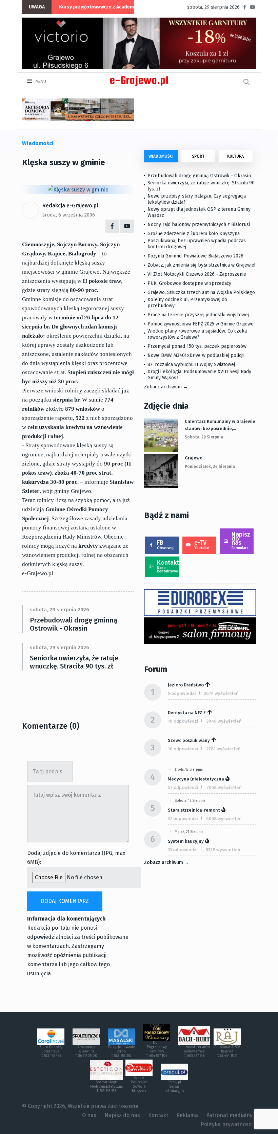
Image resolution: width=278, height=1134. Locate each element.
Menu (40, 81)
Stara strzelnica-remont (194, 810)
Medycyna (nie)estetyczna (196, 778)
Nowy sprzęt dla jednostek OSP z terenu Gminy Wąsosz (199, 212)
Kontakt (168, 566)
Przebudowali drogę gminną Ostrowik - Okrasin (73, 624)
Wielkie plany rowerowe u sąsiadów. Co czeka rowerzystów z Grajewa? (197, 334)
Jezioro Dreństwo (186, 684)
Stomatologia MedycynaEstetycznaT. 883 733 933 (106, 1086)
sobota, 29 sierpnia (204, 437)
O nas (89, 1115)
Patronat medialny (229, 1115)
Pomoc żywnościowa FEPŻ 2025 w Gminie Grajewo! (201, 324)
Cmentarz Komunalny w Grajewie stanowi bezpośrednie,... (220, 425)
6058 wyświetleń (224, 818)
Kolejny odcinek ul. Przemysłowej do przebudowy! (187, 303)
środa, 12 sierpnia (189, 770)
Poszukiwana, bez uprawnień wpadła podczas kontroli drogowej (196, 244)
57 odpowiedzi (183, 787)
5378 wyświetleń (223, 849)
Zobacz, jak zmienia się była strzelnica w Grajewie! (201, 265)
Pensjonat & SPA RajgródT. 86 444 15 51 (227, 1051)
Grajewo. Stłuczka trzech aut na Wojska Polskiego (201, 292)
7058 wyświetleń (224, 787)
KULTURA (235, 156)
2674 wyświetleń (221, 693)
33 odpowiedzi (183, 849)
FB (165, 544)
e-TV (201, 544)
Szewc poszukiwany (189, 740)
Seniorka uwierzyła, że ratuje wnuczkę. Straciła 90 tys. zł (74, 662)
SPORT (198, 156)
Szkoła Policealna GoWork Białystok (139, 1084)
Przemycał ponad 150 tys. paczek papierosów (196, 346)
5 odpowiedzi (182, 693)
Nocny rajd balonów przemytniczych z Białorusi (198, 224)
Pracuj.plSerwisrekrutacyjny (174, 1086)
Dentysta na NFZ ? (187, 712)
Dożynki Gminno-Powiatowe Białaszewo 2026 (195, 256)
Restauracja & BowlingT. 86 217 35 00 (86, 1051)
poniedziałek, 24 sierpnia (210, 466)
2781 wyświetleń (223, 748)
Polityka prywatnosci (227, 1124)
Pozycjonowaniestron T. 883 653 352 (121, 1051)
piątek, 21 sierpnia (189, 832)
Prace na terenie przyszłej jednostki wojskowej (198, 315)
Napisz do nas (241, 540)
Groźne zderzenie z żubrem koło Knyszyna (193, 233)
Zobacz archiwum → (166, 387)
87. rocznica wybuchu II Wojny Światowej (191, 364)
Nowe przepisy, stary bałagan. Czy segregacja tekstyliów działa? (196, 199)
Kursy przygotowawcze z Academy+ (99, 7)
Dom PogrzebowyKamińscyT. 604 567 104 (156, 1049)
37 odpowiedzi (183, 818)
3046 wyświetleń (224, 721)
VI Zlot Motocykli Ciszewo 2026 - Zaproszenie (196, 274)
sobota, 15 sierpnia (190, 801)
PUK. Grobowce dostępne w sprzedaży (189, 283)
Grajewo (193, 457)
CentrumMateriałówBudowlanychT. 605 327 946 (194, 1051)
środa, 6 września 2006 (68, 215)
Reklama (187, 1115)
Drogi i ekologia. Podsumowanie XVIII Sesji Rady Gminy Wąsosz (199, 375)
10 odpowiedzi (183, 721)
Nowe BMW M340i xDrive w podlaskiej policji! (195, 355)
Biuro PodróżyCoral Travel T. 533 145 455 (50, 1051)
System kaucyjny (186, 841)
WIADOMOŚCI (161, 156)
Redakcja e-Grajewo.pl (70, 205)
